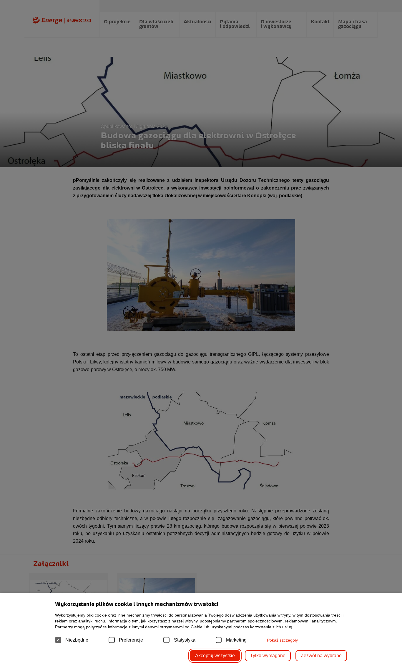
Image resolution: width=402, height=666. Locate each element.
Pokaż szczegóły (282, 640)
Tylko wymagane (267, 655)
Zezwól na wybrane (321, 655)
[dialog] (201, 333)
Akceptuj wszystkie (215, 655)
